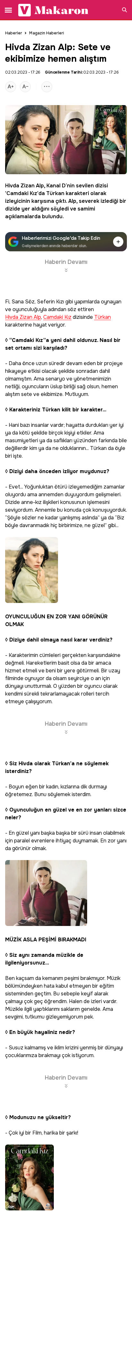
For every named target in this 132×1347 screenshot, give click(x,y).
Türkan (55, 193)
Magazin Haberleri (46, 33)
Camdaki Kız (21, 193)
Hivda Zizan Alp (24, 185)
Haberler (13, 33)
